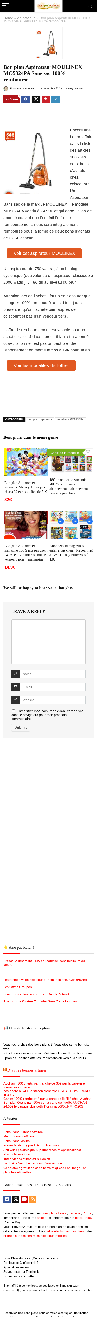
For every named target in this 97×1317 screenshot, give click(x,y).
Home (8, 18)
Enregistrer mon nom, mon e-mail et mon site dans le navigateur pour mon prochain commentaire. (47, 715)
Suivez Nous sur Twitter (19, 1276)
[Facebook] (7, 1199)
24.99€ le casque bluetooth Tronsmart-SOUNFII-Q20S (43, 1106)
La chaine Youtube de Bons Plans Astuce (32, 1163)
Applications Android (16, 1267)
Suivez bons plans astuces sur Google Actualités (37, 994)
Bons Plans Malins (16, 1141)
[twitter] (15, 1199)
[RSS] (32, 1199)
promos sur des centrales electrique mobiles (35, 1235)
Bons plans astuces (21, 88)
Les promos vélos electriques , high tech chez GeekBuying (45, 979)
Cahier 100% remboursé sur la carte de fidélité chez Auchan (47, 1099)
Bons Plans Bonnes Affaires (23, 1132)
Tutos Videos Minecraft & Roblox (26, 1159)
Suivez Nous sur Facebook (21, 1271)
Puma (87, 1213)
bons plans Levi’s (54, 1213)
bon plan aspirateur (40, 419)
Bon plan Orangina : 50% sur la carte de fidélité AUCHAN (45, 1102)
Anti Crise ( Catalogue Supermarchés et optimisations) (42, 1150)
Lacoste (74, 1213)
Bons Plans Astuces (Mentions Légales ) (30, 1258)
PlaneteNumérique (16, 1154)
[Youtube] (24, 1199)
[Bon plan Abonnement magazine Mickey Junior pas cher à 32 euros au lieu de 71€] (26, 451)
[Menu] (5, 6)
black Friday (83, 1217)
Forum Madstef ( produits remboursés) (31, 1145)
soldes (41, 1217)
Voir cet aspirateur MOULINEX (44, 253)
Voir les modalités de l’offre (41, 365)
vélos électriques (61, 1313)
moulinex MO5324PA (70, 419)
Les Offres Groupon (18, 987)
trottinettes (81, 1313)
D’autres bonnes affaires (27, 1070)
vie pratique (26, 18)
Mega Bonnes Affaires (19, 1136)
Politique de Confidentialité (20, 1262)
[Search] (90, 6)
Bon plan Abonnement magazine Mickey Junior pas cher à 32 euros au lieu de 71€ (25, 487)
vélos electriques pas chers (65, 1231)
